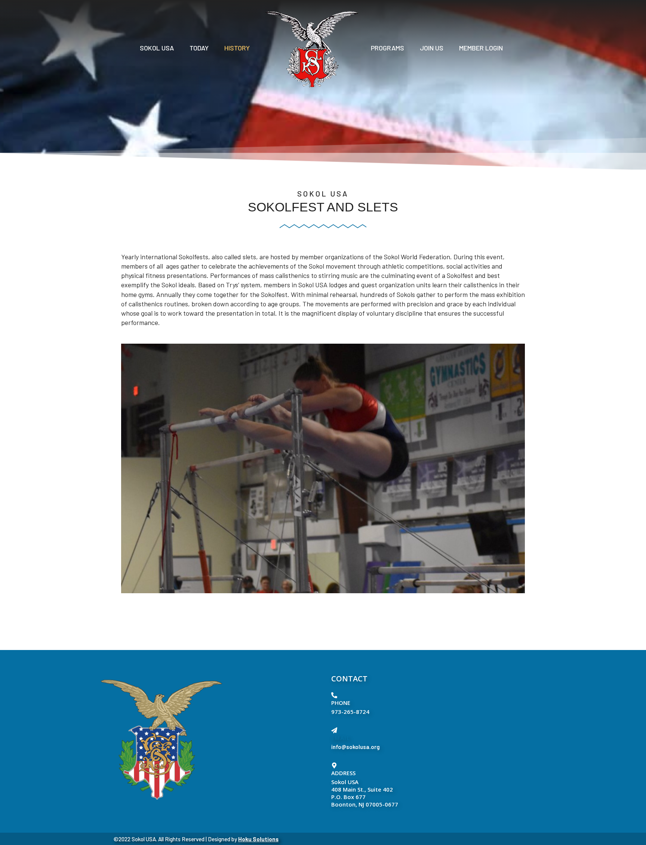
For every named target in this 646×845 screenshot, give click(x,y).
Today (199, 48)
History (237, 48)
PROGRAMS (387, 48)
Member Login (481, 48)
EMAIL (340, 738)
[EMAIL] (334, 730)
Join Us (431, 48)
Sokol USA (157, 48)
